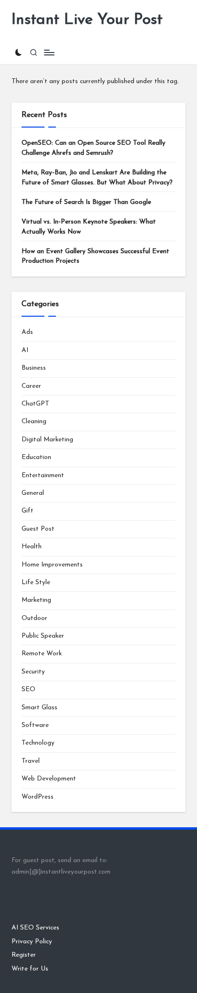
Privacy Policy (31, 942)
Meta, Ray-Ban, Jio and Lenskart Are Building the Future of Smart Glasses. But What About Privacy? (97, 177)
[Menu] (49, 52)
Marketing (36, 600)
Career (31, 386)
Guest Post (38, 529)
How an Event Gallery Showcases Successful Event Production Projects (95, 256)
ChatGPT (35, 404)
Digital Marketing (47, 440)
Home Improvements (52, 565)
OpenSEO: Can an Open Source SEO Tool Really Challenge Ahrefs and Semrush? (93, 148)
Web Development (49, 779)
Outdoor (34, 618)
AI (25, 350)
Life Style (36, 582)
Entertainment (43, 475)
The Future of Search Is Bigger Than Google (86, 202)
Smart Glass (39, 708)
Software (35, 725)
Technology (38, 743)
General (33, 493)
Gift (27, 511)
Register (23, 955)
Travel (31, 761)
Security (33, 672)
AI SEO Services (35, 928)
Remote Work (42, 654)
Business (34, 368)
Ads (27, 332)
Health (32, 547)
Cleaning (34, 421)
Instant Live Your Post (87, 20)
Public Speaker (43, 636)
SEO (28, 689)
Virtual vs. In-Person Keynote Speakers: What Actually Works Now (89, 227)
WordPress (38, 797)
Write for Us (29, 969)
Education (36, 457)
